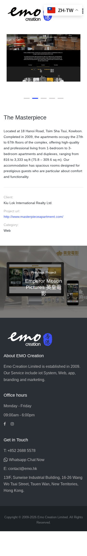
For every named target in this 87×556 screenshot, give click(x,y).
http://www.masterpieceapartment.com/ (33, 217)
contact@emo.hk (22, 469)
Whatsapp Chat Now (26, 460)
